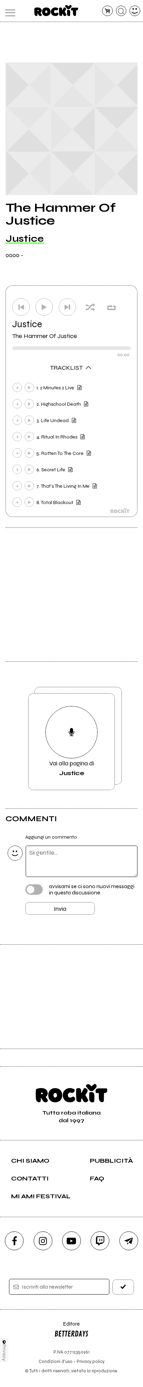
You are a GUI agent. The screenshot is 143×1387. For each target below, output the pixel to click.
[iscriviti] (123, 1287)
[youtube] (71, 1240)
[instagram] (43, 1240)
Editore (67, 1327)
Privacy (4, 1352)
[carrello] (107, 11)
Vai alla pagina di (71, 768)
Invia (60, 909)
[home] (56, 10)
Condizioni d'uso (56, 1361)
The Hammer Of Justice (44, 336)
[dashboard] (134, 11)
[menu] (8, 11)
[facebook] (14, 1240)
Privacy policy (90, 1361)
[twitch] (100, 1240)
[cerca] (121, 11)
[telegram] (128, 1240)
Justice (25, 238)
